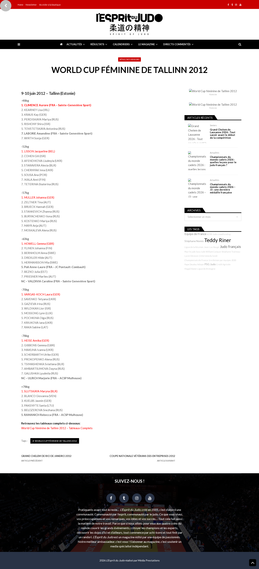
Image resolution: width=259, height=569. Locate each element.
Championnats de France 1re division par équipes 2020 (210, 260)
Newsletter (31, 4)
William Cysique (213, 251)
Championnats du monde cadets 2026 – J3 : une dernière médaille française (222, 188)
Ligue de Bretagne (206, 268)
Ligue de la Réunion (193, 247)
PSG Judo (210, 264)
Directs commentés (177, 44)
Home (20, 4)
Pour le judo (189, 251)
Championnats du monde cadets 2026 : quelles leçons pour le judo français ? (223, 161)
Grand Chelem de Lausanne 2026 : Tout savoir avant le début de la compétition (222, 133)
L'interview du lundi (208, 256)
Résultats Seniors (129, 59)
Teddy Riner (217, 240)
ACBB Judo (212, 234)
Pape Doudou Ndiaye (194, 264)
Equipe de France (195, 234)
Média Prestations (149, 560)
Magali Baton (190, 268)
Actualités (74, 44)
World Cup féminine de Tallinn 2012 (56, 440)
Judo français (230, 247)
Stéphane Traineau (230, 251)
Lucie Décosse (191, 256)
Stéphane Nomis (194, 241)
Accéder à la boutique (50, 4)
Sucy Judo (200, 251)
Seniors (213, 125)
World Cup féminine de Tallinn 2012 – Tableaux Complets (57, 428)
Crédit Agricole (223, 264)
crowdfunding (224, 234)
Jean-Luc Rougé (211, 247)
